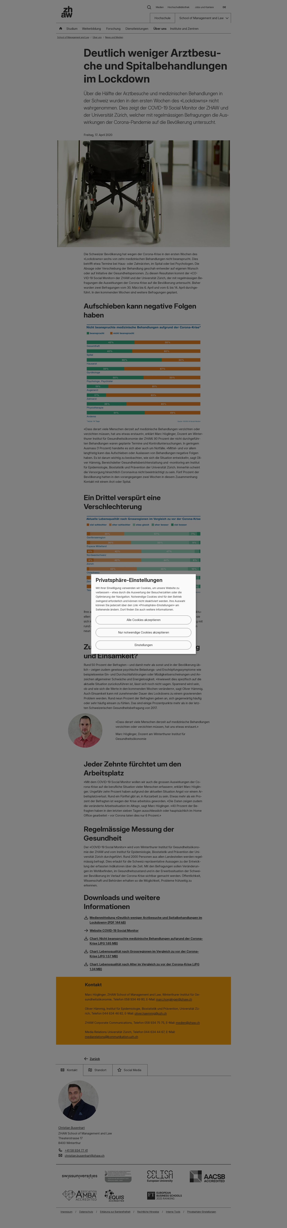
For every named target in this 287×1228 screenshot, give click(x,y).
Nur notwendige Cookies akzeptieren (143, 632)
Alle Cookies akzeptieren (144, 620)
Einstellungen (144, 645)
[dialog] (143, 614)
